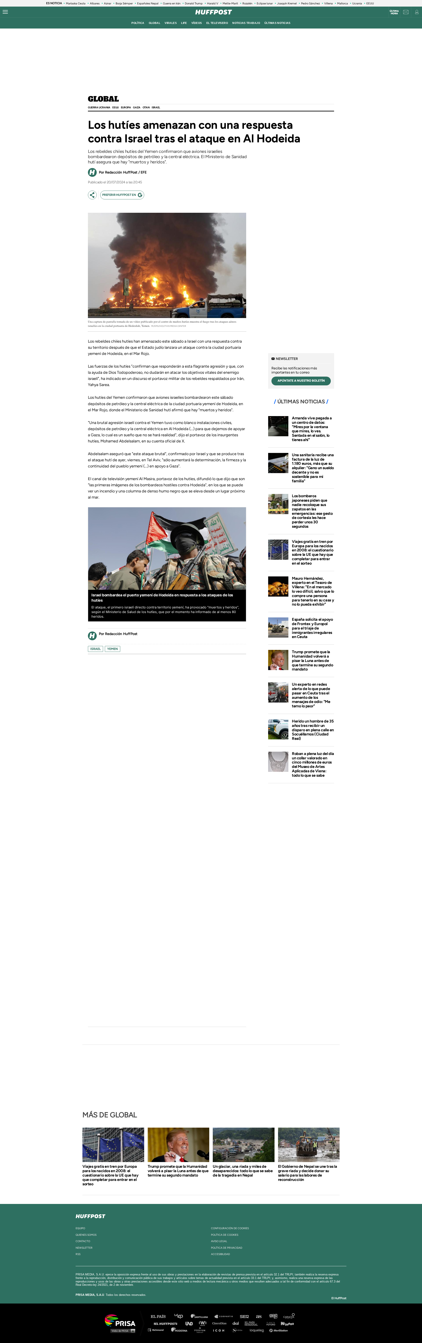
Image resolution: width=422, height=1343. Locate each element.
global (154, 23)
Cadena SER (244, 1316)
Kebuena (285, 1323)
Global (103, 99)
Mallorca (342, 3)
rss (78, 1254)
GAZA (136, 107)
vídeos (196, 23)
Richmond (158, 1329)
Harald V (212, 3)
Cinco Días (220, 1323)
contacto (83, 1241)
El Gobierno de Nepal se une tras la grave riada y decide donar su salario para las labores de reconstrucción (307, 1173)
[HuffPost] (91, 1215)
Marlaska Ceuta (75, 3)
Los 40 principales (182, 1316)
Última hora (394, 12)
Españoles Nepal (147, 3)
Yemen (112, 649)
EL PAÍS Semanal (253, 1323)
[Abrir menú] (5, 12)
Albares (95, 3)
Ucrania (357, 3)
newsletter (84, 1247)
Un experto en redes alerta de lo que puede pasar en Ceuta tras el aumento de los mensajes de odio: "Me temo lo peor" (311, 695)
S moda (238, 1329)
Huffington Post (166, 1323)
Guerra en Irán (171, 3)
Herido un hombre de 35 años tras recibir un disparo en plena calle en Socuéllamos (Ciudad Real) (313, 730)
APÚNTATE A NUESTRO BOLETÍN (301, 381)
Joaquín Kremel (287, 3)
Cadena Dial (237, 1323)
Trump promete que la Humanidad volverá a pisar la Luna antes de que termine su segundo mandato (312, 660)
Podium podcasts (201, 1329)
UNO (191, 1323)
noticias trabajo (246, 23)
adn (273, 1316)
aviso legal (219, 1241)
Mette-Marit (230, 3)
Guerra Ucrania (99, 107)
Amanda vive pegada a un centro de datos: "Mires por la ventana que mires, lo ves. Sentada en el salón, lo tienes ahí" (312, 429)
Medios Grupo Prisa (121, 1330)
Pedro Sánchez (310, 3)
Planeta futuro (269, 1323)
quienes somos (86, 1234)
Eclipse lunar (265, 3)
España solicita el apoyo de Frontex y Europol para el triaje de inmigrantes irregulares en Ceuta (312, 628)
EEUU (370, 3)
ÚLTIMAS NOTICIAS (277, 23)
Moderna (179, 1329)
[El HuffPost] (213, 12)
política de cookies (224, 1234)
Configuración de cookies (230, 1228)
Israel (156, 107)
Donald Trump (194, 3)
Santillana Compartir (226, 1316)
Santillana (202, 1316)
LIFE (184, 23)
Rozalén (247, 3)
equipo (80, 1228)
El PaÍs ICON (220, 1329)
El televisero (217, 23)
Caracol (289, 1316)
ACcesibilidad (220, 1254)
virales (171, 23)
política (137, 23)
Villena (328, 3)
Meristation (279, 1329)
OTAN (146, 107)
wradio (203, 1323)
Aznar (107, 3)
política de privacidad (226, 1247)
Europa (126, 107)
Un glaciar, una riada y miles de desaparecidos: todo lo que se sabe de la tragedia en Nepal (243, 1171)
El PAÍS (160, 1316)
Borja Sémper (124, 3)
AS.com (259, 1316)
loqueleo (258, 1329)
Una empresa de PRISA (122, 1320)
